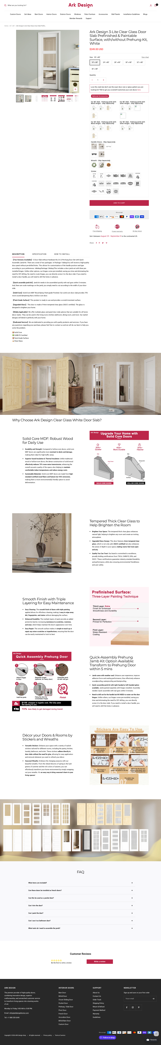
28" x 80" (117, 62)
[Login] (151, 5)
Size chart (145, 57)
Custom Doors (15, 14)
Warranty (96, 1014)
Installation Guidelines (131, 14)
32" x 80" (140, 62)
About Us (96, 993)
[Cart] (155, 5)
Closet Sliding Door (66, 1000)
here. (139, 90)
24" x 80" (12, 26)
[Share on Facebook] (96, 243)
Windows (77, 14)
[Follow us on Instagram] (133, 1007)
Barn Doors (39, 14)
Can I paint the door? (35, 913)
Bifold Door (63, 996)
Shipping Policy (98, 1003)
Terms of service (60, 1035)
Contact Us (97, 996)
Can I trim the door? (35, 906)
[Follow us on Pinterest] (139, 1007)
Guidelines (96, 1017)
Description (18, 254)
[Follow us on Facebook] (127, 1007)
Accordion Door (64, 1017)
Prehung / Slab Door (66, 1007)
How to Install (62, 254)
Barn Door (62, 993)
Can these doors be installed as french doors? (45, 890)
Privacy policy (47, 1035)
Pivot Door (62, 1010)
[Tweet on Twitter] (103, 243)
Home (6, 26)
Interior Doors (51, 14)
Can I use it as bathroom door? (39, 921)
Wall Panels (115, 14)
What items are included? (37, 883)
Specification (39, 254)
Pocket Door (63, 1003)
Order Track (97, 1000)
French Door (63, 1014)
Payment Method (99, 1010)
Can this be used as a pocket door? (41, 898)
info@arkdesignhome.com (19, 1013)
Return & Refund (98, 1007)
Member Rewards (76, 18)
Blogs (145, 14)
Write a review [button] (99, 962)
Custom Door (63, 1024)
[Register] (153, 998)
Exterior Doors (65, 14)
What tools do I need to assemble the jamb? (44, 928)
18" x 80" (95, 62)
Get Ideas (27, 14)
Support (88, 18)
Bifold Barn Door (65, 1021)
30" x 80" (129, 62)
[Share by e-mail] (106, 243)
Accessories (103, 14)
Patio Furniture (89, 14)
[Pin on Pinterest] (99, 243)
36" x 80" (95, 69)
